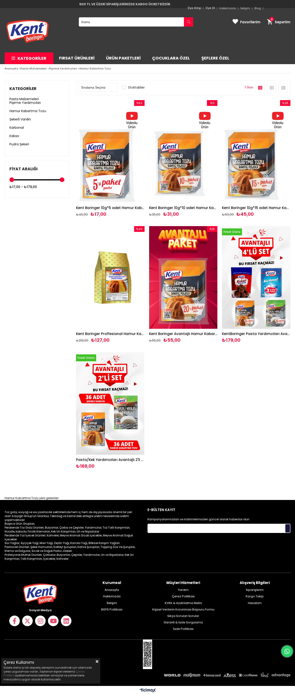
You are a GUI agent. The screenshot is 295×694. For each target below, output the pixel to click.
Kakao (14, 136)
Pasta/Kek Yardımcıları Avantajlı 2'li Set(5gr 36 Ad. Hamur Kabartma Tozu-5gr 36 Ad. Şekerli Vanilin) (110, 459)
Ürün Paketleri (123, 58)
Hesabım (255, 603)
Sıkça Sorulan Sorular (183, 616)
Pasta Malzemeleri (24, 99)
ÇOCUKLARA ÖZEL (171, 58)
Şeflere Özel (215, 58)
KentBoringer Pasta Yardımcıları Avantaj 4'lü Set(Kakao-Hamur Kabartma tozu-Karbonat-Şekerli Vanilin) (256, 333)
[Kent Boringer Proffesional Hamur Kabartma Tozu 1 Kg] (110, 277)
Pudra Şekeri (19, 144)
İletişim (112, 603)
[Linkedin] (66, 621)
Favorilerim (250, 22)
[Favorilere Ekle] (110, 159)
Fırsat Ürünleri (76, 58)
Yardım (183, 590)
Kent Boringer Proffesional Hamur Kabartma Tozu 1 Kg (110, 333)
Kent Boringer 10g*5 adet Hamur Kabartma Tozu (110, 207)
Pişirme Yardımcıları (25, 103)
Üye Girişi (194, 8)
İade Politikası (183, 629)
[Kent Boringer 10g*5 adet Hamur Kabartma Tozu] (110, 151)
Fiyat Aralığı (23, 169)
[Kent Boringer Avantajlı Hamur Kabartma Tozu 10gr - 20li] (183, 277)
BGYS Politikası (111, 609)
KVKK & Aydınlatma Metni (183, 603)
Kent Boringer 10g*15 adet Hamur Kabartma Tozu (256, 207)
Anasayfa (112, 590)
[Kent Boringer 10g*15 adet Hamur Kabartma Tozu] (256, 151)
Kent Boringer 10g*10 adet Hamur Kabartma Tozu (183, 207)
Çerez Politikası (183, 596)
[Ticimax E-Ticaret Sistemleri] (147, 690)
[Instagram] (40, 621)
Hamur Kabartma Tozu (27, 111)
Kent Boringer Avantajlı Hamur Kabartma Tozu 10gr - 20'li (183, 333)
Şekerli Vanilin (20, 119)
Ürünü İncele (127, 159)
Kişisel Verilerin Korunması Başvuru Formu (183, 609)
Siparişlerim (255, 590)
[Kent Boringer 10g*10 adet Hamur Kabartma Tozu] (183, 151)
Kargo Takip (255, 596)
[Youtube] (53, 621)
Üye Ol (210, 8)
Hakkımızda (112, 596)
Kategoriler (32, 58)
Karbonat (16, 127)
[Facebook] (14, 621)
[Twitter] (27, 621)
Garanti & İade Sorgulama (183, 622)
